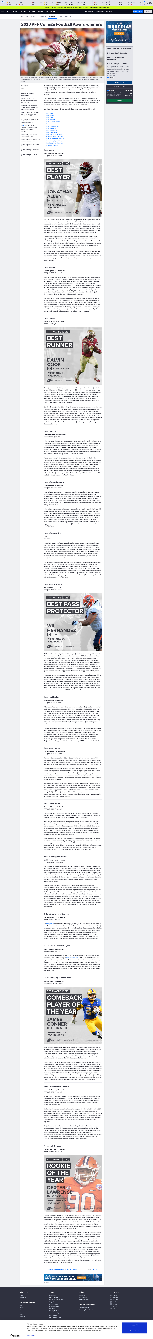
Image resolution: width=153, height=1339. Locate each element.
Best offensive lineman (53, 122)
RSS (114, 1308)
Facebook (115, 1302)
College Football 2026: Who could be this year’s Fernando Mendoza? (30, 120)
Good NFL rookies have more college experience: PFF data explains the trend (29, 107)
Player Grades (53, 1302)
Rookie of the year (52, 145)
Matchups (52, 1308)
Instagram (115, 1297)
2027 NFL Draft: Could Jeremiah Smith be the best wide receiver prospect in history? (29, 128)
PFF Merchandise (84, 1299)
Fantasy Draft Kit (54, 1311)
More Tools (119, 82)
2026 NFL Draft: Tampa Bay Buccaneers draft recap (30, 150)
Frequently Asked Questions (87, 1310)
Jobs (21, 1295)
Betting (68, 16)
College (43, 16)
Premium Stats (53, 1304)
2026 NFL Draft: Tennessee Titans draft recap (30, 145)
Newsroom (23, 1297)
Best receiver (50, 119)
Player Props (52, 1295)
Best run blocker (51, 128)
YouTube (115, 1299)
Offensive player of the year (54, 136)
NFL (3, 1)
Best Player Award (72, 958)
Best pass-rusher (51, 130)
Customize (133, 1331)
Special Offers (83, 1297)
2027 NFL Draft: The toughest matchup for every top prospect (29, 100)
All (21, 16)
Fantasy (34, 16)
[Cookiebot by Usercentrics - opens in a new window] (15, 1335)
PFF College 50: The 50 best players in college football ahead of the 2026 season (30, 114)
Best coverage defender (54, 134)
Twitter (115, 1295)
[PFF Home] (2, 11)
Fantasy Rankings (54, 1313)
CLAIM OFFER (137, 11)
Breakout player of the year (54, 143)
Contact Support (84, 1307)
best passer (50, 924)
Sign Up (119, 100)
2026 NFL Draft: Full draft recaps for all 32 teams (29, 135)
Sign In (148, 11)
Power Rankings (54, 1306)
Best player (50, 113)
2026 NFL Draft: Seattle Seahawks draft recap (29, 155)
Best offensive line (52, 124)
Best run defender (52, 132)
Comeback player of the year (55, 141)
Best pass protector (52, 126)
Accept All (135, 1325)
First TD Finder (53, 1297)
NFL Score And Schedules (56, 1299)
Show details (31, 1335)
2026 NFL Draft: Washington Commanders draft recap (30, 140)
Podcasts (115, 1306)
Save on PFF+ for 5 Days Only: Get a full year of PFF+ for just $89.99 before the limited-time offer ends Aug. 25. (77, 7)
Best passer (50, 115)
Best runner (50, 117)
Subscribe (82, 1295)
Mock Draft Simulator (55, 1317)
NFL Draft (53, 16)
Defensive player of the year (55, 139)
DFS (61, 16)
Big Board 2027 (53, 1315)
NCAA (3, 3)
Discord (115, 1304)
